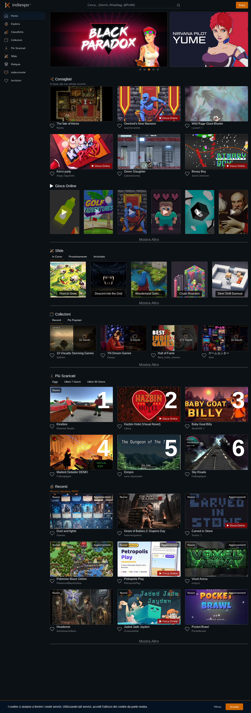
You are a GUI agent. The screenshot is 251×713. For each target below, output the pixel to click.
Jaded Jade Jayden (137, 626)
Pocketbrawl (199, 630)
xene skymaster (133, 476)
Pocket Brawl (200, 626)
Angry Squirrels (65, 175)
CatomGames (132, 175)
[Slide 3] (149, 69)
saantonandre (132, 127)
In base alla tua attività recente (68, 83)
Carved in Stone (202, 531)
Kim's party (64, 171)
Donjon (129, 472)
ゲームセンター (219, 353)
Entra (242, 5)
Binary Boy (199, 171)
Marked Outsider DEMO (72, 472)
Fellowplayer (64, 476)
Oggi (55, 381)
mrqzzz (196, 583)
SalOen (61, 357)
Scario (195, 535)
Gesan (111, 357)
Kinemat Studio (65, 428)
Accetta (234, 706)
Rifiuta (217, 706)
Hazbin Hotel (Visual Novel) (142, 424)
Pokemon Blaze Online (72, 578)
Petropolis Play (134, 578)
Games (61, 535)
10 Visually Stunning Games (75, 353)
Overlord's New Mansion (140, 123)
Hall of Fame (166, 353)
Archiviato (99, 256)
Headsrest (63, 626)
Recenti (56, 320)
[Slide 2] (145, 69)
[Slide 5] (158, 69)
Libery (127, 428)
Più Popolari (75, 320)
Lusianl (196, 127)
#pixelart (65, 491)
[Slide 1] (140, 69)
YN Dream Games (119, 353)
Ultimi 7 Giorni (72, 381)
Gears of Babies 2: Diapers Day (144, 531)
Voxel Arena (199, 578)
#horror (54, 491)
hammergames (133, 535)
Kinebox (62, 424)
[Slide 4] (153, 69)
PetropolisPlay (132, 583)
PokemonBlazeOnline (69, 583)
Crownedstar (131, 630)
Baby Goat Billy (202, 424)
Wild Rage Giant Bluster (207, 123)
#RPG (74, 491)
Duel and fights (66, 531)
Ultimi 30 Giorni (96, 381)
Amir (211, 357)
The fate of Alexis (68, 123)
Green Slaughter (135, 171)
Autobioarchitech (66, 630)
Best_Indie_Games (169, 357)
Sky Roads (199, 472)
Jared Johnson (200, 175)
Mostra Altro (149, 239)
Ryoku (60, 127)
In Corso (57, 256)
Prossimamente (78, 256)
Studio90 (197, 428)
